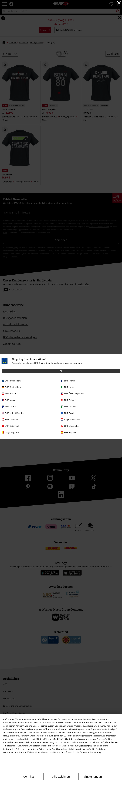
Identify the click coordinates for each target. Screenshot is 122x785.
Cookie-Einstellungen (98, 749)
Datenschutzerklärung (90, 752)
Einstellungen (93, 776)
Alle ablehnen (61, 776)
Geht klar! (29, 776)
